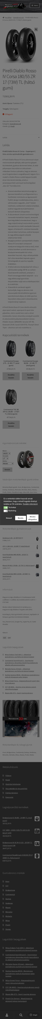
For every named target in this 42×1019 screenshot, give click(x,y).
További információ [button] (30, 504)
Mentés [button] (20, 518)
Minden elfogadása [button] (32, 518)
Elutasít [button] (9, 518)
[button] (6, 507)
